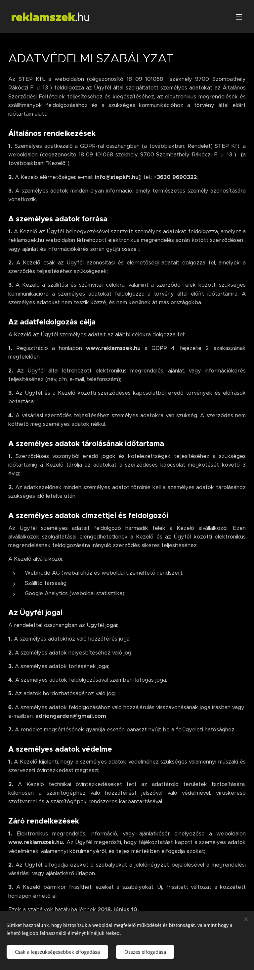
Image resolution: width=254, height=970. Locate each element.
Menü (239, 16)
